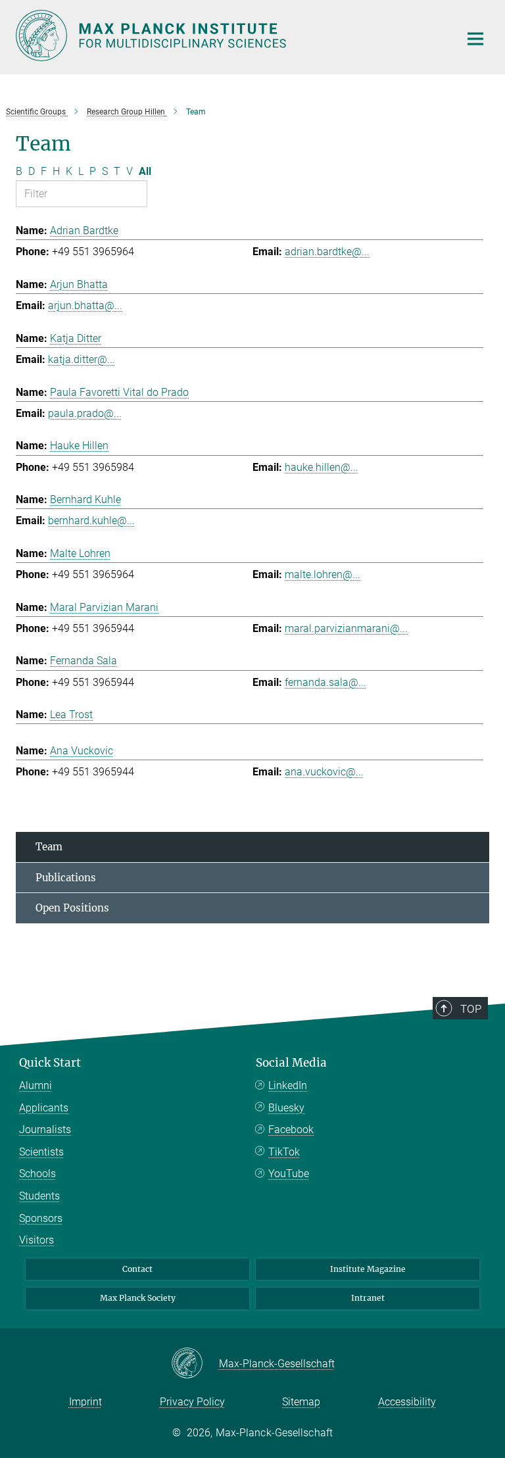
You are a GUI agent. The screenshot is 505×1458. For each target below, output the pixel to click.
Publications (66, 877)
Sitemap (301, 1402)
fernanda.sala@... (325, 682)
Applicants (43, 1108)
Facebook (291, 1129)
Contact (137, 1269)
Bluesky (286, 1108)
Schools (37, 1173)
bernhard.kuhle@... (91, 520)
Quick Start (50, 1062)
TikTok (284, 1152)
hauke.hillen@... (321, 467)
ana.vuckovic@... (324, 771)
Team (49, 846)
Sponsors (40, 1218)
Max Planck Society (138, 1298)
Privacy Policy (192, 1402)
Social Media (291, 1062)
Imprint (85, 1402)
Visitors (36, 1240)
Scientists (41, 1152)
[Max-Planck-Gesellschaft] (195, 1364)
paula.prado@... (85, 413)
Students (39, 1196)
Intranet (368, 1298)
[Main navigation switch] (475, 39)
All (145, 171)
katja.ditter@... (81, 359)
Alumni (35, 1085)
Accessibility (407, 1402)
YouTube (288, 1173)
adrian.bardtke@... (327, 251)
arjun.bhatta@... (85, 305)
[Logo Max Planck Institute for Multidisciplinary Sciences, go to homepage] (229, 35)
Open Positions (72, 908)
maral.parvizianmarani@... (346, 628)
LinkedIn (287, 1085)
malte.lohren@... (322, 574)
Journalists (45, 1129)
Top (470, 1008)
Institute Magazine (368, 1269)
